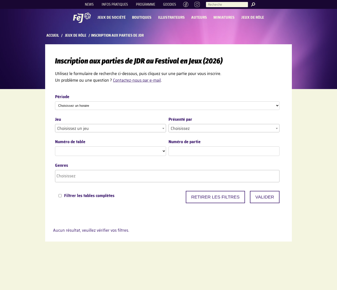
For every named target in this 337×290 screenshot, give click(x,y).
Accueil (52, 35)
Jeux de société (111, 18)
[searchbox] (167, 176)
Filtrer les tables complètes (89, 195)
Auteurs (199, 18)
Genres (61, 165)
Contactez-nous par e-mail (137, 80)
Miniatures (224, 18)
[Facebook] (186, 4)
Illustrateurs (171, 18)
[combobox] (110, 128)
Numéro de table (70, 141)
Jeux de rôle (252, 18)
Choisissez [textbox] (180, 128)
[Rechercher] (253, 4)
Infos (115, 4)
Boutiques (141, 18)
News (89, 4)
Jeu (58, 119)
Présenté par (180, 119)
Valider (264, 197)
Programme (145, 4)
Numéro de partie (184, 141)
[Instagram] (197, 4)
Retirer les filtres (215, 197)
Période (62, 96)
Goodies (169, 4)
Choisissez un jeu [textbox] (73, 128)
